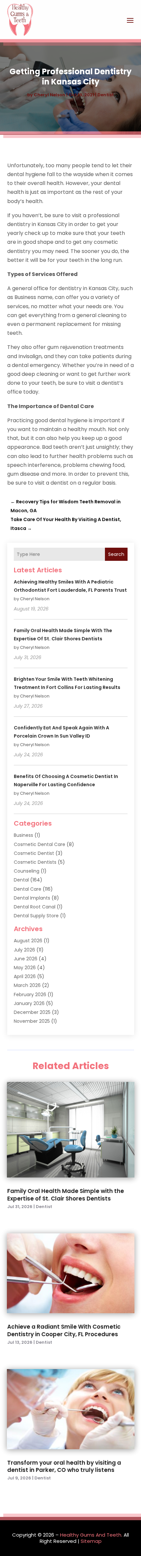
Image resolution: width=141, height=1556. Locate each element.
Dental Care (27, 889)
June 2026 (25, 958)
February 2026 (30, 994)
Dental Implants (32, 898)
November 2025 (32, 1021)
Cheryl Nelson (49, 95)
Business (23, 835)
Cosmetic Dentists (35, 862)
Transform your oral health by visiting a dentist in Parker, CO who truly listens (64, 1466)
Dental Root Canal (34, 907)
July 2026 (24, 950)
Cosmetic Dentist (34, 853)
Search (116, 554)
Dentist (105, 95)
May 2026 (25, 967)
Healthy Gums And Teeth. (91, 1534)
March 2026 (27, 985)
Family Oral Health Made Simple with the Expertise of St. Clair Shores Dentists (65, 1194)
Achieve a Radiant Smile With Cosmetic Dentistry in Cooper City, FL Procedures (64, 1330)
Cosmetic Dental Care (39, 844)
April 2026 (25, 976)
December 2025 (32, 1012)
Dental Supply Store (36, 915)
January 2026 (29, 1003)
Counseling (26, 871)
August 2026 (28, 940)
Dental (21, 880)
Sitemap (91, 1541)
